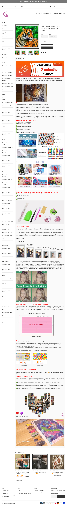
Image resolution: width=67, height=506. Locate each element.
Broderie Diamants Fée (7, 278)
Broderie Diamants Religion (6, 291)
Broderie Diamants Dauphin (6, 113)
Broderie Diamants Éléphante (6, 79)
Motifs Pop (4, 238)
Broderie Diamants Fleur (7, 44)
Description (18, 58)
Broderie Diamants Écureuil (6, 138)
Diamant (50, 34)
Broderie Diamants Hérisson (6, 134)
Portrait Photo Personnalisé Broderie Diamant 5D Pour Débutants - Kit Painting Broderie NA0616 (22, 472)
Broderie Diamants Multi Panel (7, 295)
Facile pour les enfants (7, 299)
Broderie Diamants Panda (7, 102)
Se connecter (17, 6)
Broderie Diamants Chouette (6, 175)
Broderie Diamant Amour (7, 232)
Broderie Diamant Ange (7, 235)
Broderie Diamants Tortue (7, 147)
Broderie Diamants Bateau (6, 204)
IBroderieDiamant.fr (12, 503)
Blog (3, 309)
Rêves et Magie (5, 261)
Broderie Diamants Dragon (6, 270)
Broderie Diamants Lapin (7, 117)
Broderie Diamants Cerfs (7, 83)
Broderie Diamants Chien (7, 68)
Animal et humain (5, 229)
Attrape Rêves (5, 245)
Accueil (3, 22)
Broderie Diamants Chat (7, 65)
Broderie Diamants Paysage (6, 188)
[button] (20, 475)
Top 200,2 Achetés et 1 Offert (7, 33)
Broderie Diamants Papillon (6, 170)
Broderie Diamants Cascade (6, 214)
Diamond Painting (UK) (39, 490)
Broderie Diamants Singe (7, 129)
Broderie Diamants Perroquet (6, 183)
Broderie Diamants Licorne (6, 265)
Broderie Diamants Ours (7, 109)
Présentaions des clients (7, 312)
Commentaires (5, 28)
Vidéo (3, 315)
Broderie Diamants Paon (7, 105)
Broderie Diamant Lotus (7, 57)
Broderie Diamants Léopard (6, 98)
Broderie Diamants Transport (6, 209)
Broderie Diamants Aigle (7, 179)
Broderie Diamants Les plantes (7, 61)
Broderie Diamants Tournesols (6, 53)
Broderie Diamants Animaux (6, 156)
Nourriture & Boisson (6, 258)
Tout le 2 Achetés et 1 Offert (6, 41)
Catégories (4, 25)
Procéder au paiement (61, 6)
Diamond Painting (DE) (39, 492)
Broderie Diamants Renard (6, 93)
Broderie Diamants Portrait (6, 225)
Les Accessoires (5, 306)
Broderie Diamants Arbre (7, 200)
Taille (42, 34)
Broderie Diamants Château (6, 283)
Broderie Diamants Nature (6, 193)
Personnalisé (5, 36)
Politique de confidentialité (7, 492)
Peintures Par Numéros (7, 319)
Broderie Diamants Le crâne (6, 254)
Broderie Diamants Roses (6, 49)
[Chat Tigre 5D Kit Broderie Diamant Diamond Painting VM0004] (40, 461)
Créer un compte (24, 6)
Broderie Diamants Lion (7, 72)
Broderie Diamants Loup (7, 89)
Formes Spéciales (6, 302)
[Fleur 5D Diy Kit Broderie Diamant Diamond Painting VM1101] (57, 461)
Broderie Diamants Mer (7, 197)
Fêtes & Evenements (6, 286)
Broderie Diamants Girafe (7, 86)
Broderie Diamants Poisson (6, 143)
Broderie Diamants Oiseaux (6, 161)
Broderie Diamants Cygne (6, 166)
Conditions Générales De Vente (24, 493)
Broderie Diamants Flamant (6, 126)
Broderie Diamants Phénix (6, 275)
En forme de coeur (6, 242)
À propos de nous (5, 490)
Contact (19, 492)
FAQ (23, 58)
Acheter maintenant (47, 48)
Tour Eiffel (4, 217)
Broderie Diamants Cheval (6, 121)
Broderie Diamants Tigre (7, 75)
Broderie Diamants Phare (7, 221)
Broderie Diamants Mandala (6, 249)
